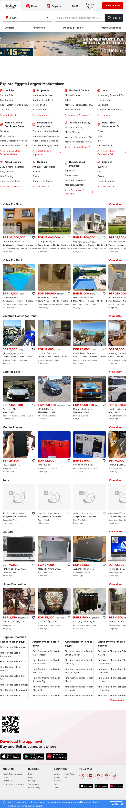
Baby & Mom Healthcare (12, 166)
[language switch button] (75, 6)
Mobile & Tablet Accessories (79, 104)
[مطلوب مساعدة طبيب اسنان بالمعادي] (54, 504)
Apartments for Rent (42, 100)
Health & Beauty (105, 181)
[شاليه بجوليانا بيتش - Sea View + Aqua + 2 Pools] (19, 342)
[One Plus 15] (54, 452)
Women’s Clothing (74, 127)
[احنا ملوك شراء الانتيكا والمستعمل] (19, 609)
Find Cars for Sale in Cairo (13, 647)
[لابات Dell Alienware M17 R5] (89, 556)
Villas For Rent (39, 109)
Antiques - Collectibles (43, 166)
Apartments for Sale (42, 95)
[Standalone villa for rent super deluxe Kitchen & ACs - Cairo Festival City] (54, 286)
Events (100, 176)
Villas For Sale (39, 104)
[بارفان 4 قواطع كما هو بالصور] (89, 609)
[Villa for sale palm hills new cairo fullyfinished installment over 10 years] (89, 230)
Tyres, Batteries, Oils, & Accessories (14, 104)
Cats (99, 136)
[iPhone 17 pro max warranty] (89, 452)
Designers (102, 104)
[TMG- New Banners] (63, 44)
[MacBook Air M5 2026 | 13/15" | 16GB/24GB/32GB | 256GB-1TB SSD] (54, 556)
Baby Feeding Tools (10, 181)
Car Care (4, 109)
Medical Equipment (74, 184)
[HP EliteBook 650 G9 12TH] (19, 556)
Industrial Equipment (75, 180)
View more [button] (116, 700)
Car (99, 171)
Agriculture (70, 170)
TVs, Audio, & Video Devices (46, 131)
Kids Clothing (6, 176)
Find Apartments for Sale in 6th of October (46, 653)
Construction (71, 175)
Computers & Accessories (45, 136)
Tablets (68, 100)
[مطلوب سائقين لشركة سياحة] (19, 504)
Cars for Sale (6, 95)
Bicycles (36, 171)
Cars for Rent (6, 100)
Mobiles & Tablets (73, 28)
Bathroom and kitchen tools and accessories (14, 145)
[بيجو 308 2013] (54, 397)
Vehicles (10, 28)
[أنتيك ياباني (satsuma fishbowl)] (54, 609)
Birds (100, 140)
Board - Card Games (42, 181)
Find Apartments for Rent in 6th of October (79, 653)
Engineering (103, 100)
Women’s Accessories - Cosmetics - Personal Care (79, 137)
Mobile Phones (72, 95)
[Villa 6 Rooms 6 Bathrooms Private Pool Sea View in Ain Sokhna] (19, 286)
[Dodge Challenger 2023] (89, 397)
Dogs (100, 131)
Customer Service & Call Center (111, 109)
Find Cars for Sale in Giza (13, 661)
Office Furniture (8, 136)
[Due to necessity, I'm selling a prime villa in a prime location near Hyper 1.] (19, 230)
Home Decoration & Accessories (14, 140)
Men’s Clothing (72, 132)
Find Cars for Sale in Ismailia (14, 684)
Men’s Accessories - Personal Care (79, 141)
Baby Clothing (7, 171)
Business (102, 166)
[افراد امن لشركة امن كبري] (89, 504)
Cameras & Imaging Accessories (46, 145)
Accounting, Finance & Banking (111, 95)
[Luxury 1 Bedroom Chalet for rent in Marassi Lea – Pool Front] (54, 342)
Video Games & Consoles (45, 140)
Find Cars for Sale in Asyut (13, 690)
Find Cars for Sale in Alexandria (10, 654)
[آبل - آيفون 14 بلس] (19, 452)
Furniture (4, 131)
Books (35, 176)
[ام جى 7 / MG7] (19, 397)
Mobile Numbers (73, 109)
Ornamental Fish (105, 145)
